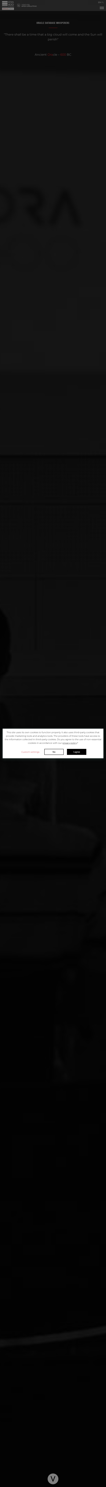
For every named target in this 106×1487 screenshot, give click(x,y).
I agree (76, 752)
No (54, 752)
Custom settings (30, 752)
